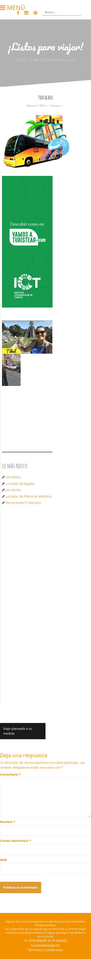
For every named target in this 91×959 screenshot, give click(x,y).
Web (3, 860)
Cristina (55, 105)
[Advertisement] (45, 558)
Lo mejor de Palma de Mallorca (28, 496)
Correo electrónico (15, 841)
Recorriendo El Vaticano (23, 503)
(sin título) (13, 477)
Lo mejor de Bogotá (20, 483)
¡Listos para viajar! (45, 46)
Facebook (38, 945)
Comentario (10, 774)
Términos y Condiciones (45, 950)
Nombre (7, 822)
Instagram (52, 945)
